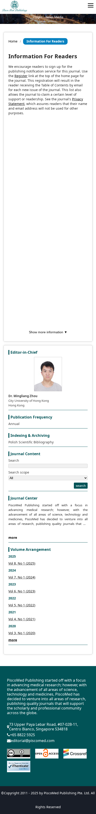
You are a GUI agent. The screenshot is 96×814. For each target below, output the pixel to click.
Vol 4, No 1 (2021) (21, 619)
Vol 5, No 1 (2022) (21, 605)
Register (20, 76)
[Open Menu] (90, 5)
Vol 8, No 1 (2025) (21, 563)
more (12, 537)
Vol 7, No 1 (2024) (21, 577)
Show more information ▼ (48, 332)
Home (12, 41)
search (81, 485)
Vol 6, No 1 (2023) (21, 591)
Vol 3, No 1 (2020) (21, 633)
